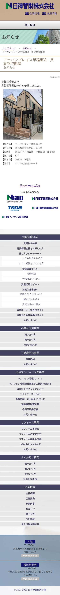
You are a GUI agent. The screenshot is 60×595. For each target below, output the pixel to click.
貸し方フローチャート (30, 253)
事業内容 (30, 359)
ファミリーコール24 (30, 394)
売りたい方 (30, 339)
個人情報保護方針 (30, 524)
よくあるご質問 (30, 457)
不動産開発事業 (30, 352)
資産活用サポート (30, 284)
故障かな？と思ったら (31, 294)
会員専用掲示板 (30, 409)
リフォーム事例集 (30, 429)
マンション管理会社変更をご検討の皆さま (30, 383)
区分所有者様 (30, 479)
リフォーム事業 (30, 422)
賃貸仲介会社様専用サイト (30, 315)
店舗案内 (30, 498)
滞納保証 (31, 273)
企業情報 (34, 13)
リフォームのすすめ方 (30, 434)
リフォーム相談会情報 (30, 439)
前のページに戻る (30, 185)
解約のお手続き (31, 299)
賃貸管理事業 (30, 237)
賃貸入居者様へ (30, 289)
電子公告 (30, 514)
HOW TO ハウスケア (30, 444)
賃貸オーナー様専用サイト (30, 310)
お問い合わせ (30, 320)
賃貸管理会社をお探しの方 (30, 248)
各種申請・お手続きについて (30, 399)
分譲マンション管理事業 (30, 372)
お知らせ (27, 48)
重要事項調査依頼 (30, 404)
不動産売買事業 (30, 328)
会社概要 (30, 493)
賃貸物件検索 (30, 243)
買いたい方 (30, 334)
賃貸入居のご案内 (31, 304)
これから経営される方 (31, 258)
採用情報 (52, 13)
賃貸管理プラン (30, 269)
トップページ (9, 48)
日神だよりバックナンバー (30, 389)
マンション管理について (30, 378)
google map (31, 555)
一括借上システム (31, 278)
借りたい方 (30, 463)
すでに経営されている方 (31, 263)
